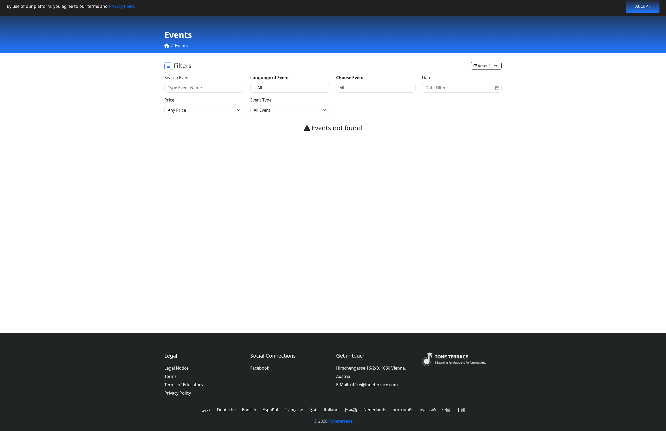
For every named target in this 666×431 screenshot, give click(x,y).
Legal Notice (176, 368)
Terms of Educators (183, 385)
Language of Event (269, 77)
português (403, 410)
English (249, 410)
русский (428, 410)
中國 (461, 410)
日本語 (351, 410)
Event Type (261, 100)
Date (426, 77)
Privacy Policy (122, 6)
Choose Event (350, 77)
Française (293, 410)
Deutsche (226, 410)
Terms (170, 376)
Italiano (331, 410)
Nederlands (374, 410)
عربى (206, 410)
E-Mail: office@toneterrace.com (367, 385)
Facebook (259, 368)
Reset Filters (488, 65)
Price (169, 100)
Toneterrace (341, 421)
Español (270, 410)
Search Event (177, 77)
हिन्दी (313, 410)
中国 (446, 410)
